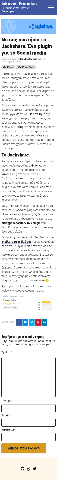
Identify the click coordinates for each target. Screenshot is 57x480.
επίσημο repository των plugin (21, 223)
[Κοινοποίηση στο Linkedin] (44, 322)
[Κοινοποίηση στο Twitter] (32, 322)
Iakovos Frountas (19, 3)
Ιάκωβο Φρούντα (29, 59)
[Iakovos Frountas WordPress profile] (29, 469)
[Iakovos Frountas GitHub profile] (23, 469)
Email (5, 415)
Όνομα (6, 401)
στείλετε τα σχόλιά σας (16, 241)
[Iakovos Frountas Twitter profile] (34, 469)
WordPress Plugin (26, 67)
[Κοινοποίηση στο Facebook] (19, 322)
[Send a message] (25, 322)
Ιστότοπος (8, 429)
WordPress (8, 67)
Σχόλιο (6, 352)
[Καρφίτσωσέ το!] (38, 322)
